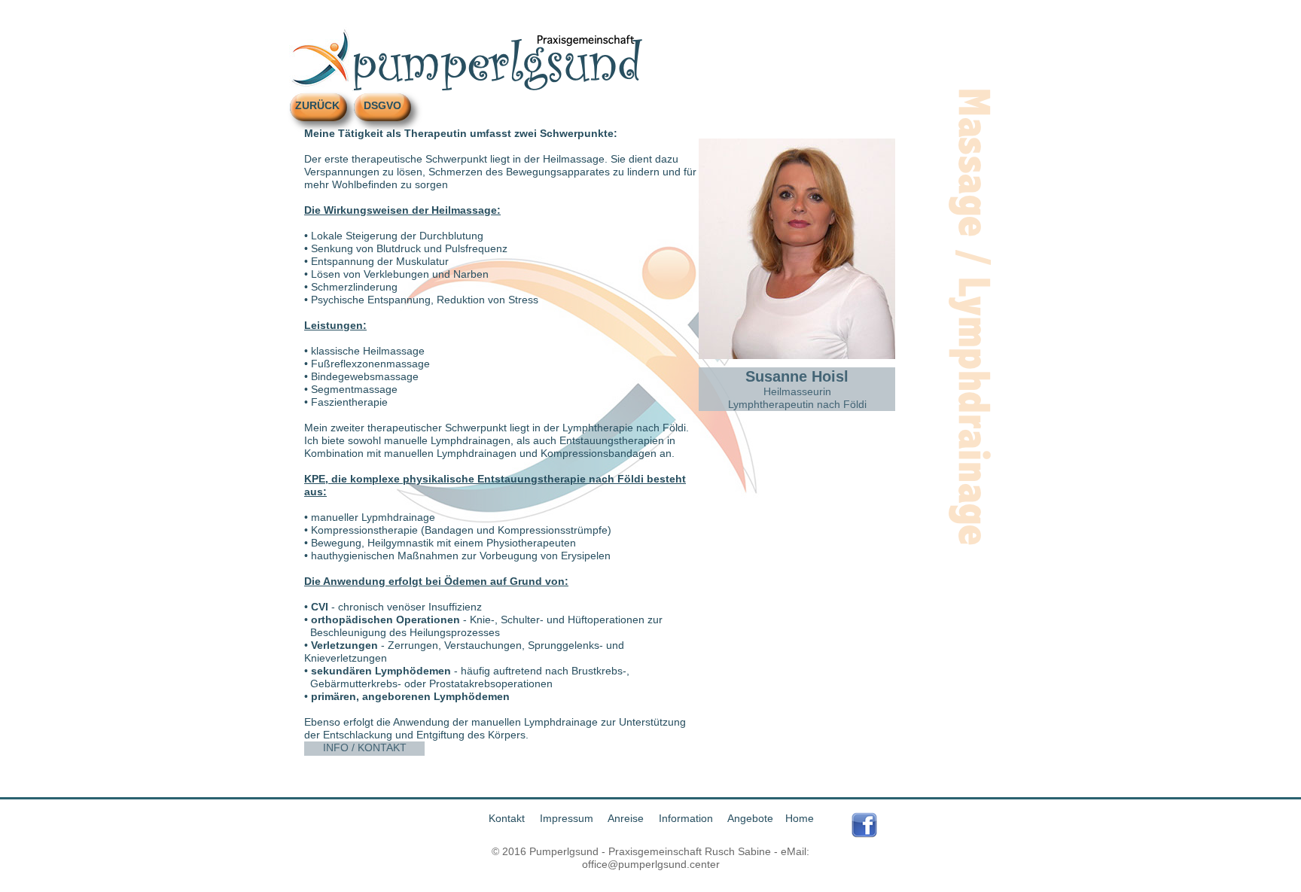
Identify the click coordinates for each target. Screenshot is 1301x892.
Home (799, 818)
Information (687, 818)
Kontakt (510, 818)
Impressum (569, 818)
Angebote (750, 818)
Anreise (627, 818)
